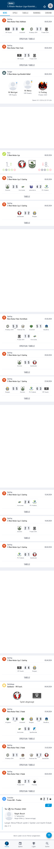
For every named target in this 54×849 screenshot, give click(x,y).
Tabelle (27, 196)
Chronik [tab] (48, 12)
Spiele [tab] (15, 12)
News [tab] (5, 12)
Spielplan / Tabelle (27, 38)
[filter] (49, 835)
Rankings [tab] (36, 12)
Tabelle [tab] (25, 12)
